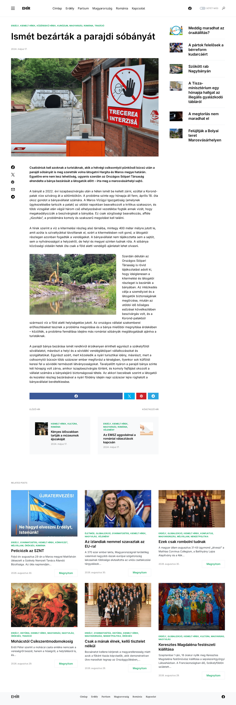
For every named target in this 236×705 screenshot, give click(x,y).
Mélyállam (17, 545)
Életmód (90, 533)
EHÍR (26, 8)
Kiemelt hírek (27, 25)
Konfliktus (206, 533)
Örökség (29, 545)
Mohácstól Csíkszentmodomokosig (42, 641)
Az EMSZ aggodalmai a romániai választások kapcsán (119, 438)
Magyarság (75, 25)
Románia (88, 25)
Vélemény (108, 430)
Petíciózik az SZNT (27, 550)
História (25, 633)
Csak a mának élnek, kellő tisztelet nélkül (115, 643)
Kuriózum (62, 25)
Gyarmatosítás (28, 542)
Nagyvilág (91, 536)
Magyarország (167, 536)
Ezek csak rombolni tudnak (182, 541)
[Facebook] (190, 8)
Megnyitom (66, 573)
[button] (13, 8)
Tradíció (99, 25)
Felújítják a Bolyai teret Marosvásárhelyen (204, 135)
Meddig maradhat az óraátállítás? (206, 30)
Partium (106, 696)
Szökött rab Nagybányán (199, 68)
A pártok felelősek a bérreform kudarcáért (205, 49)
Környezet (61, 542)
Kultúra (72, 423)
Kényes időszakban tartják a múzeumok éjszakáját (65, 435)
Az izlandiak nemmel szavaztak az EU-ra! (115, 543)
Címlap (83, 696)
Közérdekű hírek (46, 25)
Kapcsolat (151, 696)
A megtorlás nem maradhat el (203, 116)
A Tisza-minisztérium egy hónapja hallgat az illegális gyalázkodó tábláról (205, 92)
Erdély (15, 25)
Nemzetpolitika (199, 536)
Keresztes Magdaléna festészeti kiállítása (187, 646)
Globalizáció (103, 533)
